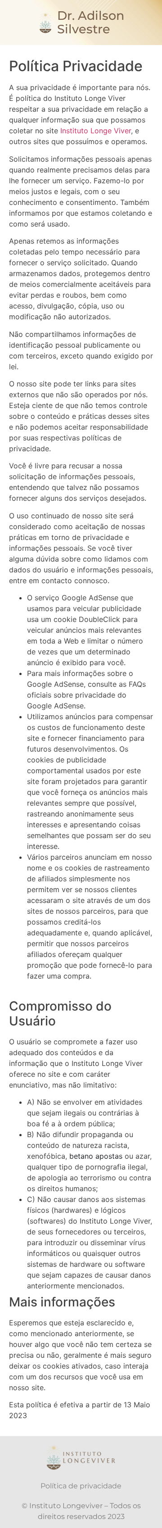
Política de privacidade (81, 1486)
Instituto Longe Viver (95, 130)
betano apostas (95, 1156)
